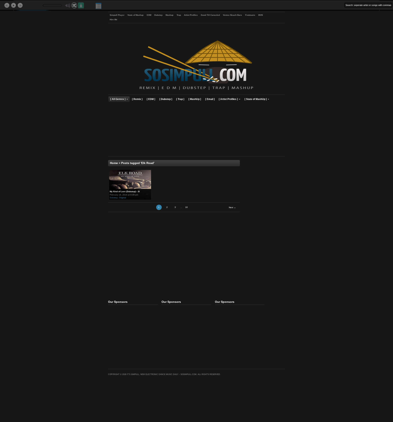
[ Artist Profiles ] (228, 99)
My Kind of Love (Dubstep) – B (125, 191)
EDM (149, 15)
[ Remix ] (137, 99)
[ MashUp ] (195, 99)
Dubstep (158, 15)
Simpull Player (117, 15)
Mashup (169, 15)
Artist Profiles (191, 15)
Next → (232, 207)
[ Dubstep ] (165, 99)
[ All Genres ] (117, 99)
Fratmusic (250, 15)
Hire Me (113, 19)
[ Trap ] (180, 99)
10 (186, 207)
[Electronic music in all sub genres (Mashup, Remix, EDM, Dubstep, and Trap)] (196, 90)
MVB (260, 15)
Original (122, 197)
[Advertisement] (196, 129)
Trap (179, 15)
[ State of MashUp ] (256, 99)
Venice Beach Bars (232, 15)
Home (114, 163)
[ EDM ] (151, 99)
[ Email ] (210, 99)
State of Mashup (135, 15)
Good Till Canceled (210, 15)
